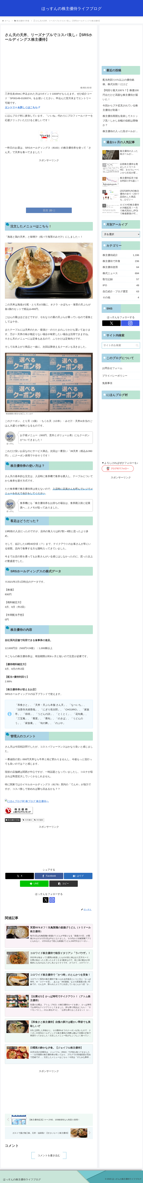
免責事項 (107, 383)
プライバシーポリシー (114, 375)
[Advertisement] (49, 63)
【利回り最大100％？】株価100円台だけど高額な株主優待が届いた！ (121, 95)
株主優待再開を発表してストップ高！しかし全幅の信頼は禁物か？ (120, 121)
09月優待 (39, 820)
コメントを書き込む (49, 1155)
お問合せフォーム (112, 368)
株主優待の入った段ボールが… (120, 131)
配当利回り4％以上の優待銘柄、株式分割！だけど (118, 82)
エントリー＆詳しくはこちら (21, 107)
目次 (45, 210)
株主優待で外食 (14, 820)
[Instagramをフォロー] (52, 900)
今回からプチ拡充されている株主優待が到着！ (120, 107)
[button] (63, 884)
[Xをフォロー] (45, 900)
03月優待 (28, 820)
